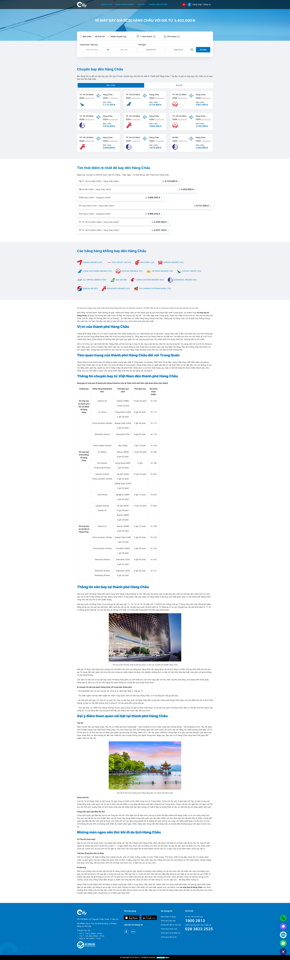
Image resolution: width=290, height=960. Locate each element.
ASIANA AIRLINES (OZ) (92, 262)
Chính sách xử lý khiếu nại (170, 933)
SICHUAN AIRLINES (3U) (131, 271)
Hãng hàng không (124, 4)
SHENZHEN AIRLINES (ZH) (118, 288)
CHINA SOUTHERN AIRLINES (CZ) (97, 271)
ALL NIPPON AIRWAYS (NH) (94, 280)
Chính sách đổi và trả (168, 937)
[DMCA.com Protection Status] (163, 957)
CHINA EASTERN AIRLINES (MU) (150, 280)
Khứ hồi (179, 85)
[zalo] (283, 934)
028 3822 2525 (199, 929)
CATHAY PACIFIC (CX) (191, 271)
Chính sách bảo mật (168, 921)
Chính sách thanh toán (169, 929)
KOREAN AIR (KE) (90, 288)
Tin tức (141, 4)
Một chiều (111, 85)
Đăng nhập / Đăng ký (202, 4)
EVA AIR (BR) (121, 280)
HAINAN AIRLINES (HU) (173, 262)
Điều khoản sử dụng (168, 917)
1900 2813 (195, 920)
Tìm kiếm (203, 50)
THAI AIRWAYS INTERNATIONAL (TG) (154, 288)
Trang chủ (106, 4)
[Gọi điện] (283, 918)
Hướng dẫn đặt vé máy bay (171, 925)
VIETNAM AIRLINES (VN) (162, 271)
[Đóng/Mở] (283, 951)
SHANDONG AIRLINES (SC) (185, 280)
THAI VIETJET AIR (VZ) (121, 262)
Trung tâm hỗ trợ (158, 4)
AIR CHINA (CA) (147, 262)
